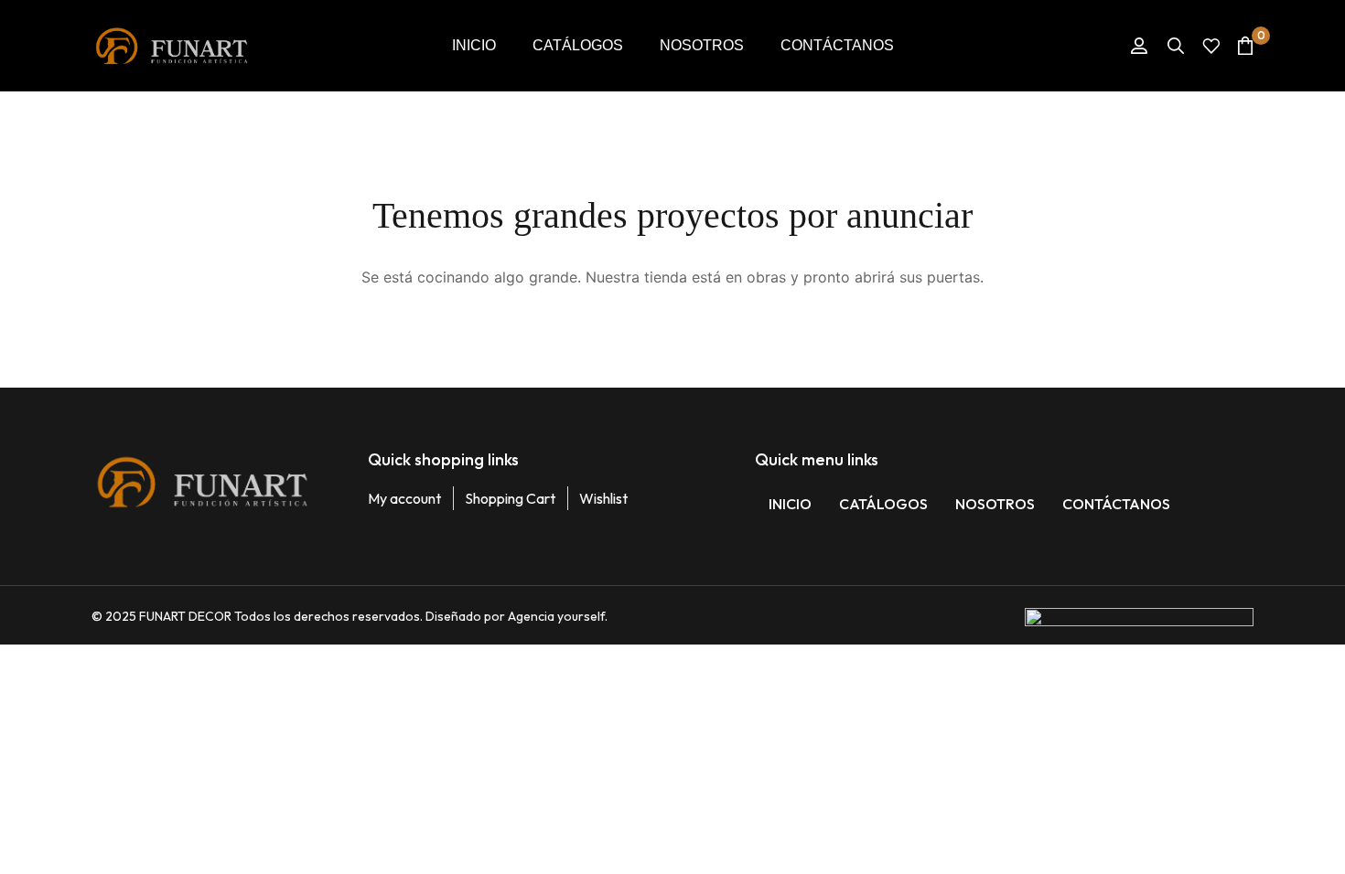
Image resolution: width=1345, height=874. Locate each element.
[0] (1245, 45)
